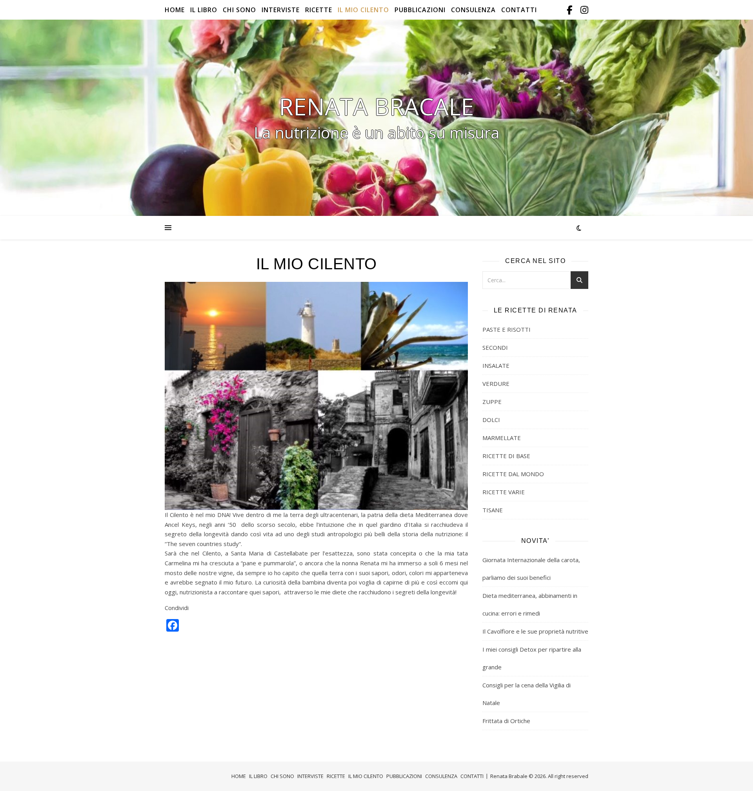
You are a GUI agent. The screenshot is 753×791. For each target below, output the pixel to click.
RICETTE (318, 9)
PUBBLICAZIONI (420, 9)
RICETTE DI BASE (506, 456)
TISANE (492, 510)
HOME (175, 9)
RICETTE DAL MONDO (513, 474)
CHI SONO (239, 9)
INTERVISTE (281, 9)
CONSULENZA (473, 9)
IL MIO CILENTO (363, 9)
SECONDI (495, 347)
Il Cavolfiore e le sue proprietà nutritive (535, 631)
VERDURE (495, 383)
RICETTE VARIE (503, 492)
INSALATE (495, 365)
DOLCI (491, 420)
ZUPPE (492, 402)
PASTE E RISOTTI (506, 329)
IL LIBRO (203, 9)
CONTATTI (519, 9)
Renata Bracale (376, 106)
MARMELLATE (501, 438)
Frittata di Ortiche (506, 721)
